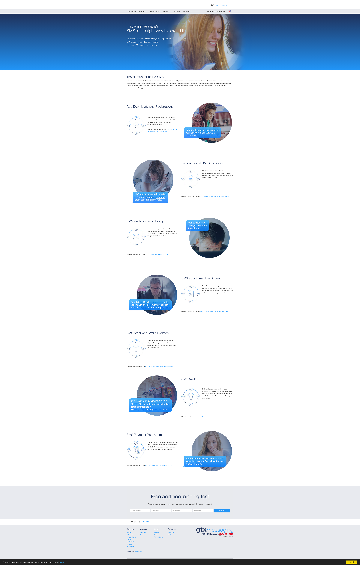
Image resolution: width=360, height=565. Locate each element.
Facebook (171, 532)
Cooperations (154, 11)
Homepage (132, 11)
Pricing (165, 11)
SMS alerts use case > (207, 417)
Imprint (156, 532)
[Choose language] (229, 11)
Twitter (170, 535)
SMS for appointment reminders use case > (214, 311)
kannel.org (138, 552)
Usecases (186, 11)
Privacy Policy (159, 537)
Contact (143, 532)
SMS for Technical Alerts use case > (157, 254)
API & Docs (174, 11)
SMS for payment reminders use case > (158, 465)
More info (61, 562)
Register (222, 511)
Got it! (352, 562)
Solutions (142, 11)
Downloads (130, 546)
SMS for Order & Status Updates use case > (160, 366)
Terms (156, 535)
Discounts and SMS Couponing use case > (214, 196)
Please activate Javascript (216, 11)
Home (129, 532)
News (142, 535)
